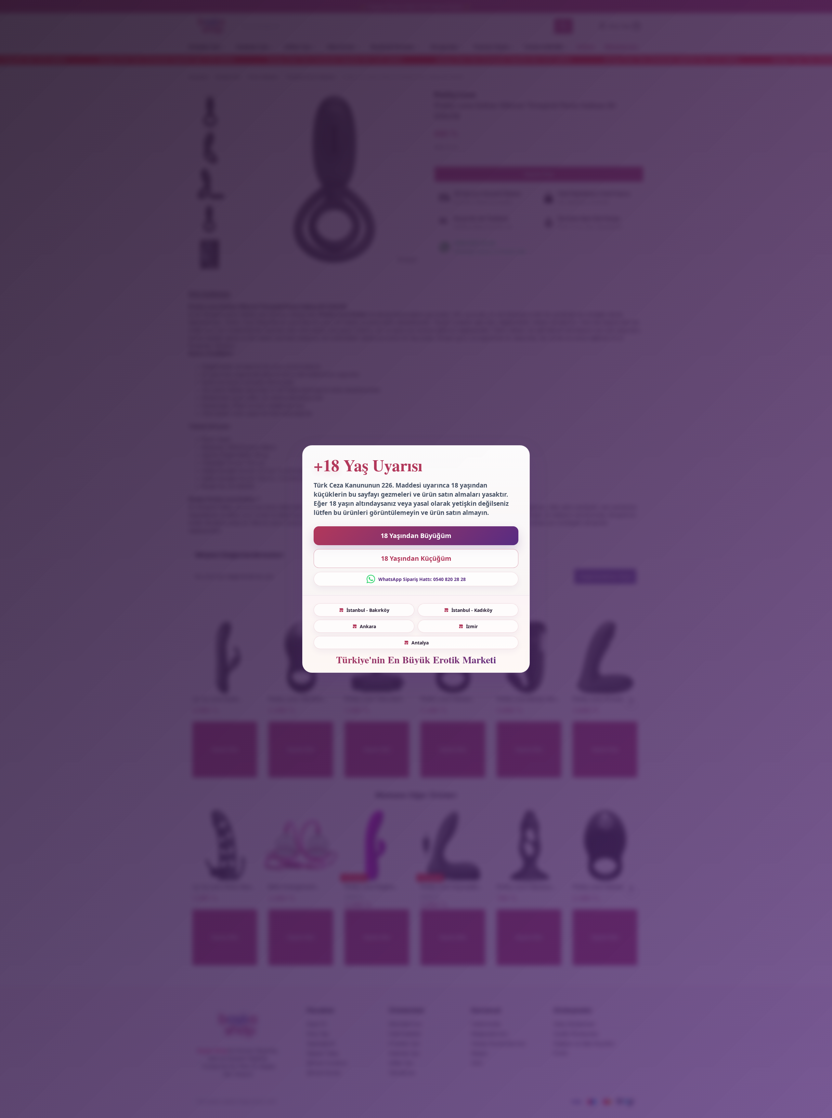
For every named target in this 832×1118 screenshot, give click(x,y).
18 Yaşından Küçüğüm (416, 558)
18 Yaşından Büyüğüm (416, 535)
